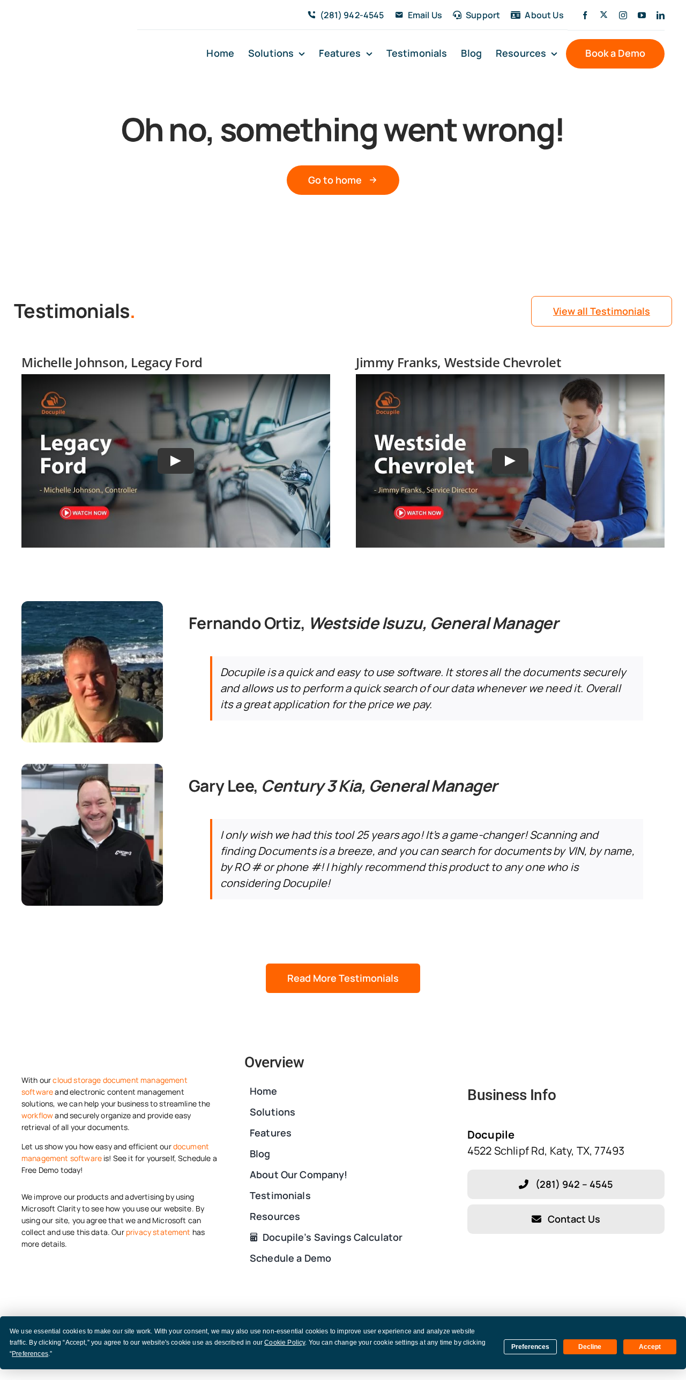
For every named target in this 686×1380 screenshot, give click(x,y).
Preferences (530, 1347)
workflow (37, 1115)
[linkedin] (661, 15)
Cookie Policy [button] (284, 1342)
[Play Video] (176, 461)
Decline (589, 1347)
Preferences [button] (30, 1354)
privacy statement (158, 1232)
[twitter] (604, 15)
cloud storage (77, 1080)
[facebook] (585, 15)
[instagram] (623, 15)
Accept (650, 1347)
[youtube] (642, 15)
